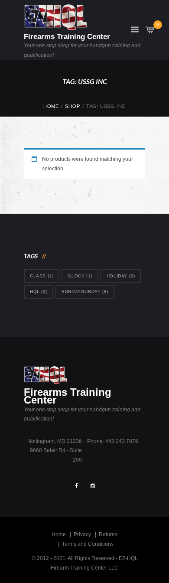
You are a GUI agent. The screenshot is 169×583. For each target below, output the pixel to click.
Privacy (82, 534)
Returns (108, 534)
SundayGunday (85, 291)
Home (51, 106)
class (41, 276)
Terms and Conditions (88, 544)
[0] (150, 32)
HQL (38, 291)
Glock (80, 276)
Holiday (121, 276)
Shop (72, 106)
